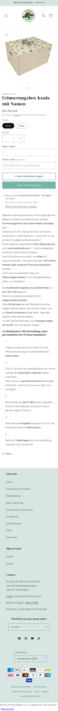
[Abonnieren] (46, 627)
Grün (8, 125)
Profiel (9, 563)
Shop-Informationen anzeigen (21, 206)
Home (9, 481)
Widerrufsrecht (40, 687)
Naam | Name (8, 146)
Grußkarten (12, 516)
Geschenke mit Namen (18, 488)
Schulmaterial (13, 523)
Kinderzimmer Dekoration (19, 509)
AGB (37, 691)
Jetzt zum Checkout (29, 185)
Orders (9, 556)
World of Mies (24, 687)
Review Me (7, 709)
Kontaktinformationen (30, 696)
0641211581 (32, 602)
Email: (9, 596)
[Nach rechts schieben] (35, 88)
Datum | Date (13, 159)
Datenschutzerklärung (22, 691)
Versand (17, 115)
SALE (9, 530)
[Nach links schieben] (22, 88)
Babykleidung (13, 495)
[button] (6, 15)
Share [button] (8, 453)
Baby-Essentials (15, 502)
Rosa (21, 125)
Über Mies (11, 537)
